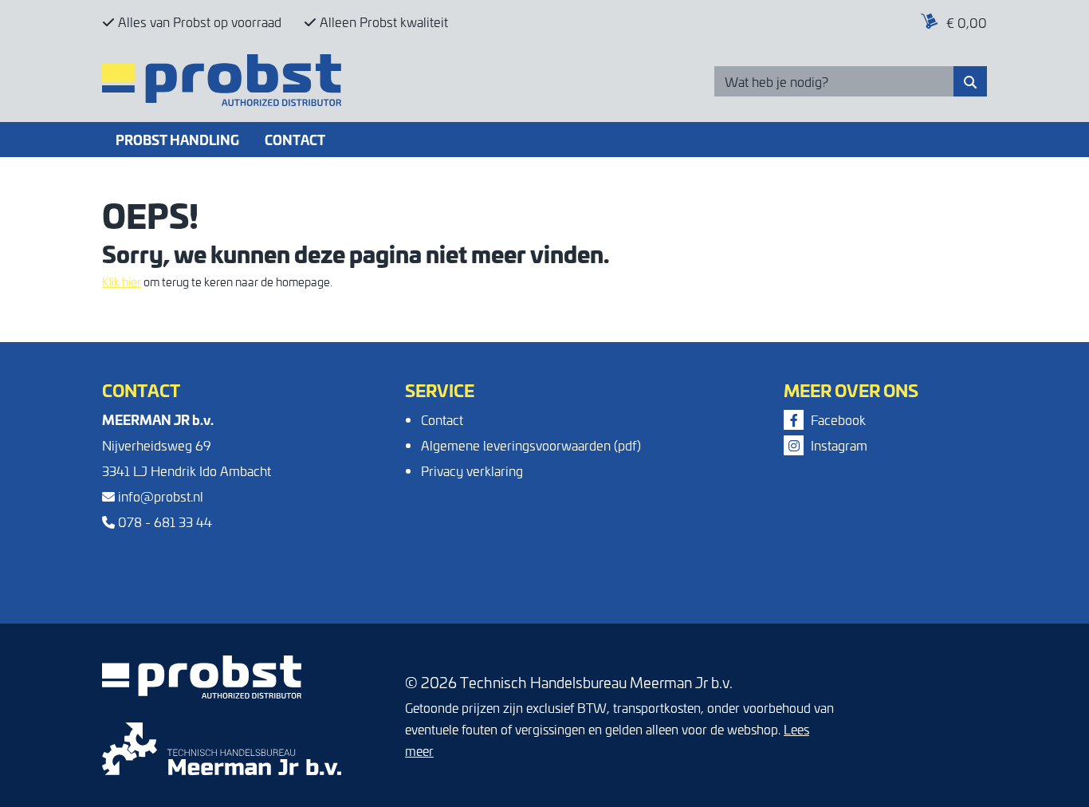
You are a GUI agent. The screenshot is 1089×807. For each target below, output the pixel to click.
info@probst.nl (159, 496)
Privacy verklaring (472, 470)
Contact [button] (295, 139)
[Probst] (166, 16)
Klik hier (121, 281)
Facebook (837, 419)
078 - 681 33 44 (163, 521)
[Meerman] (221, 747)
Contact (442, 419)
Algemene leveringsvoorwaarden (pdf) (531, 445)
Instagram (837, 445)
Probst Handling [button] (177, 139)
